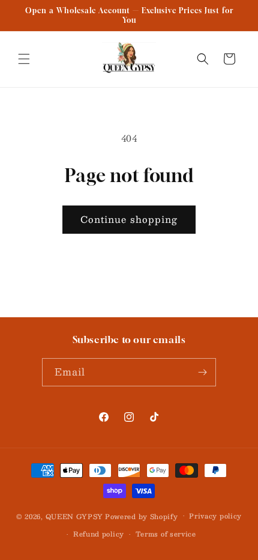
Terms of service (166, 534)
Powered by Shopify (141, 516)
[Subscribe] (202, 372)
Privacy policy (215, 516)
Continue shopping (129, 219)
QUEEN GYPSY (74, 516)
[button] (24, 59)
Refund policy (98, 534)
